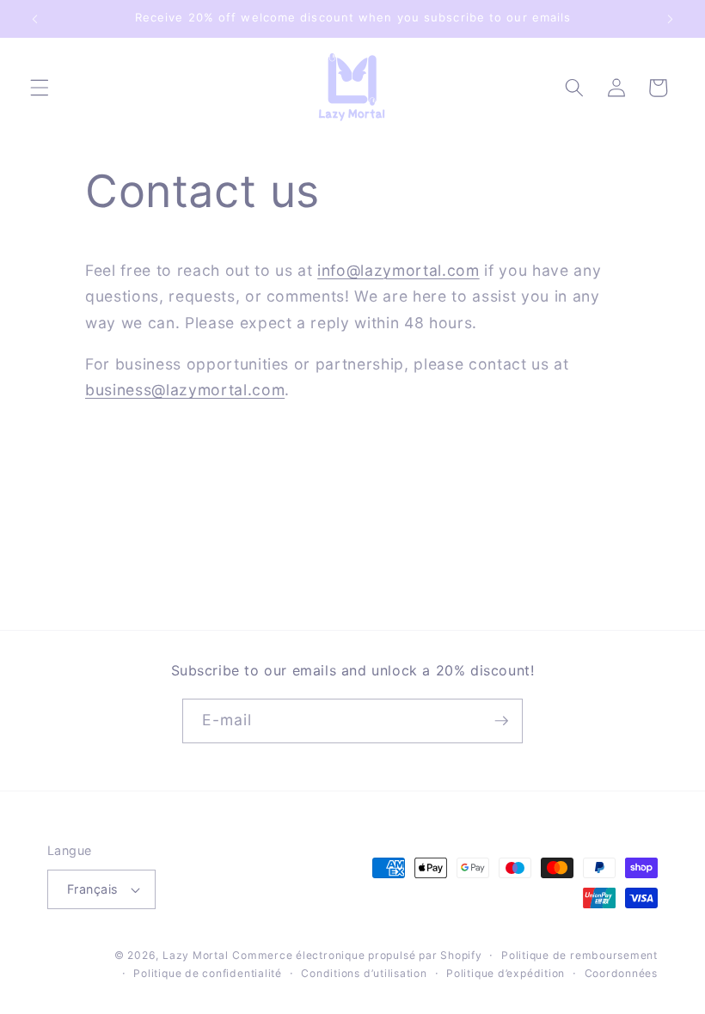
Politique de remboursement (579, 955)
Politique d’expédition (505, 973)
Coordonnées (621, 973)
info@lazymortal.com (398, 270)
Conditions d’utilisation (363, 973)
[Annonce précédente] (35, 19)
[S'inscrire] (501, 721)
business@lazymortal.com (185, 390)
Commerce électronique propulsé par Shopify (356, 955)
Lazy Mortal (195, 955)
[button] (39, 87)
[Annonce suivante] (670, 19)
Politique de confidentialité (207, 973)
